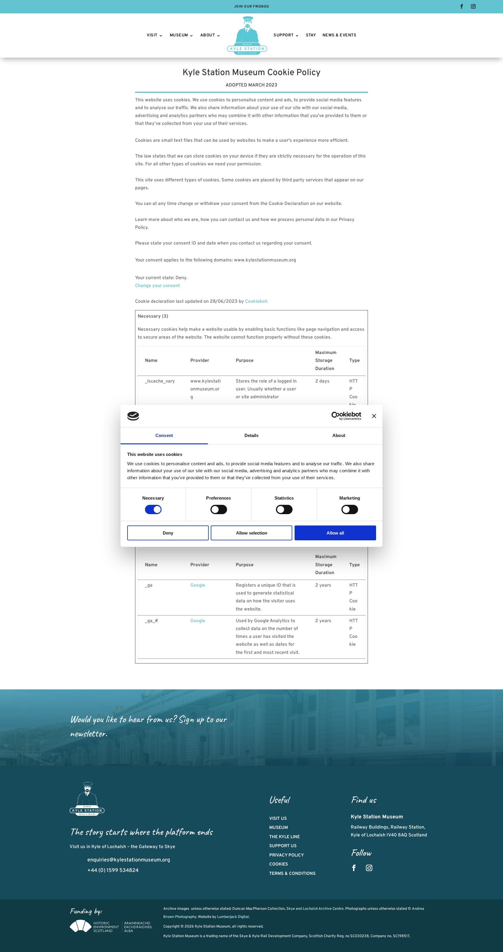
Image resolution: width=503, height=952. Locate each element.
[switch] (218, 509)
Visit (152, 35)
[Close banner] (374, 416)
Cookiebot (256, 302)
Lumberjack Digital (233, 917)
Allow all (335, 532)
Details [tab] (252, 435)
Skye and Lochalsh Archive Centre (314, 909)
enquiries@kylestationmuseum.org (128, 860)
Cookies (278, 864)
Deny (168, 532)
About (207, 35)
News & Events (340, 35)
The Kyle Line (284, 837)
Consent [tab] (164, 435)
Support (284, 35)
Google (197, 585)
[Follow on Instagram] (473, 6)
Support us (283, 846)
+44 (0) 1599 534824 (113, 870)
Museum (179, 35)
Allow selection (251, 532)
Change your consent (157, 286)
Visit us (278, 819)
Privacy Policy (286, 855)
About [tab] (338, 435)
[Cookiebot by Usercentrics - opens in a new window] (335, 416)
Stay (311, 35)
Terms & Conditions (292, 874)
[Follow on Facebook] (461, 6)
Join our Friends (251, 7)
